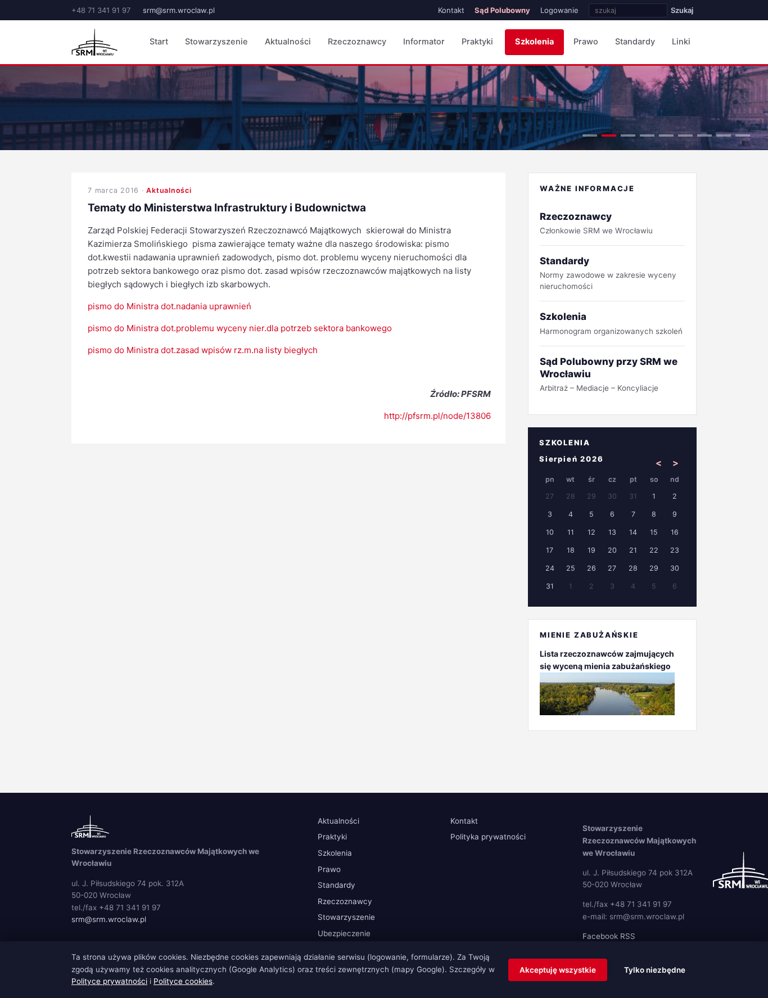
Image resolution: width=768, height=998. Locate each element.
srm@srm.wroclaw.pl (179, 10)
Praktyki (477, 42)
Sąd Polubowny (502, 10)
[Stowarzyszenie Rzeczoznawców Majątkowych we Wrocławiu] (94, 42)
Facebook (600, 936)
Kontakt (451, 10)
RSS (627, 936)
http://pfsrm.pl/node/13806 (437, 415)
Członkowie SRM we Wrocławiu (596, 223)
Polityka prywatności (488, 836)
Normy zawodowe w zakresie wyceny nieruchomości (608, 273)
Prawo (585, 42)
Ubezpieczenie (344, 933)
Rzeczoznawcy (357, 42)
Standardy (635, 42)
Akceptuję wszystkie (557, 969)
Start (159, 42)
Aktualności (288, 42)
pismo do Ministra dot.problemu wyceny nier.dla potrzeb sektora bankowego (240, 328)
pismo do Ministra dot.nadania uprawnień (169, 306)
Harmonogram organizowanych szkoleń (611, 323)
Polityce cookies (183, 981)
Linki (681, 42)
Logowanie (559, 10)
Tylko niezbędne (654, 969)
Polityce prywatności (109, 981)
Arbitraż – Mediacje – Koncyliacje (608, 374)
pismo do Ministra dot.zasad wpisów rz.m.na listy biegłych (203, 350)
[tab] (589, 135)
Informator (424, 42)
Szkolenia (534, 42)
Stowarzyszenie (216, 42)
